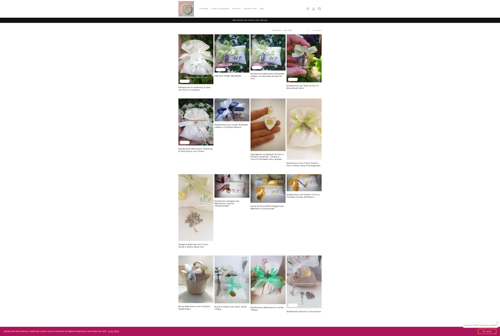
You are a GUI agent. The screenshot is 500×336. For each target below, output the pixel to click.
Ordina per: (276, 30)
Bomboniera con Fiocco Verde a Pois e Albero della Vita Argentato (303, 164)
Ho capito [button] (487, 331)
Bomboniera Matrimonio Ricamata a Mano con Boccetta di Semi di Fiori (267, 76)
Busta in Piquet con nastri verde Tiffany (230, 308)
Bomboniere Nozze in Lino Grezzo (304, 311)
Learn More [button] (113, 331)
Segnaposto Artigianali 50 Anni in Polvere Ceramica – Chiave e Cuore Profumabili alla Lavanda (267, 157)
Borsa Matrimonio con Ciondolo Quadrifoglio (194, 307)
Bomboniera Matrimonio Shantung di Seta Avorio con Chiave (195, 150)
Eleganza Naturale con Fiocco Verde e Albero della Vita (193, 245)
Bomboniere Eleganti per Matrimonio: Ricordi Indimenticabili (226, 203)
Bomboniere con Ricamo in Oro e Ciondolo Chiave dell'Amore (303, 195)
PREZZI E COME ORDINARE (227, 76)
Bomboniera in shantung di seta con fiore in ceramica (194, 88)
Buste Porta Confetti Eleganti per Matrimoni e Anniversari (267, 207)
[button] (308, 9)
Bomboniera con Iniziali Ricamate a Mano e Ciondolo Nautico (231, 126)
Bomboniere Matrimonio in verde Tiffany (267, 308)
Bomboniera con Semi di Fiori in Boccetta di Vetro (303, 87)
